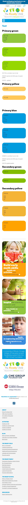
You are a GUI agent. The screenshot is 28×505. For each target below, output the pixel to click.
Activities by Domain (6, 429)
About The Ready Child (7, 412)
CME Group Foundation (7, 413)
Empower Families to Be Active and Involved (11, 484)
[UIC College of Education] (14, 392)
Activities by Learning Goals (8, 425)
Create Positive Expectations (8, 468)
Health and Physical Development (9, 451)
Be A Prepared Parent (7, 463)
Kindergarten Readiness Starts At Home (11, 461)
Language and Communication (9, 453)
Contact (19, 6)
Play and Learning (6, 455)
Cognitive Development (7, 447)
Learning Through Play (7, 470)
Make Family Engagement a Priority (9, 480)
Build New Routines (6, 465)
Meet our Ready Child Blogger (8, 435)
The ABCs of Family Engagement (9, 486)
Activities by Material (6, 427)
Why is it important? (6, 445)
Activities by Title (5, 423)
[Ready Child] (14, 10)
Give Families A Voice (6, 482)
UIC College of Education (7, 415)
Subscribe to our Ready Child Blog (9, 437)
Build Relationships (6, 467)
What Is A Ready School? (7, 478)
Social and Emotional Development (10, 449)
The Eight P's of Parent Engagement (10, 488)
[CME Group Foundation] (14, 379)
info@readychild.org (14, 398)
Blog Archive (4, 439)
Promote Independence (7, 472)
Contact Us (4, 417)
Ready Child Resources (7, 494)
